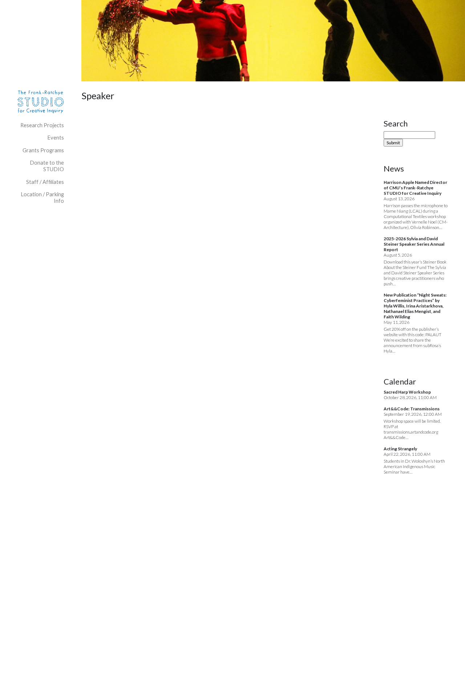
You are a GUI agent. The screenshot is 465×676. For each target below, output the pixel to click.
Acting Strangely (400, 448)
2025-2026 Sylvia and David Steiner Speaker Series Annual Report (414, 244)
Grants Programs (43, 150)
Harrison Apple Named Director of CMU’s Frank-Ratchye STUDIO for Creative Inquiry (415, 188)
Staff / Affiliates (45, 182)
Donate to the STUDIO (47, 166)
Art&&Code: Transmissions (412, 408)
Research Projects (42, 125)
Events (55, 137)
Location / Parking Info (42, 197)
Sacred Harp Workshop (407, 392)
